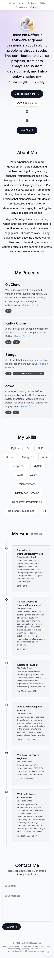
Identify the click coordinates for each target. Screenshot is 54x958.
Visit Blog (26, 130)
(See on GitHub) (30, 305)
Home (12, 3)
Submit (10, 926)
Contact (34, 7)
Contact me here (25, 93)
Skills (42, 3)
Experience (21, 7)
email (41, 870)
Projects (32, 3)
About (21, 3)
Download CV (25, 102)
